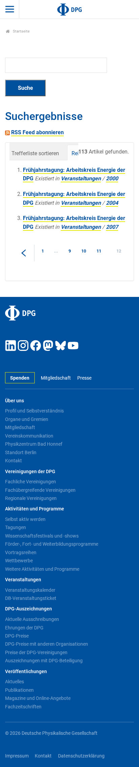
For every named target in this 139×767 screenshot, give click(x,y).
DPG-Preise (17, 636)
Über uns (14, 401)
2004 (112, 203)
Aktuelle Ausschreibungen (32, 619)
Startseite (21, 31)
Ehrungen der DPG (24, 627)
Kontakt (13, 460)
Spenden (19, 378)
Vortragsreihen (20, 552)
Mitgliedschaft (56, 378)
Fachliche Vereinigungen (30, 481)
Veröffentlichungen (26, 671)
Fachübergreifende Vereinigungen (40, 490)
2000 (112, 178)
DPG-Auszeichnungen (28, 609)
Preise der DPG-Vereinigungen (36, 652)
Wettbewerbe (19, 560)
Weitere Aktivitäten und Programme (42, 569)
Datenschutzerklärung (81, 756)
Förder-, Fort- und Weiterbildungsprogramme (51, 544)
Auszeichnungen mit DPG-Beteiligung (44, 660)
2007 (112, 227)
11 (98, 251)
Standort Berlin (20, 452)
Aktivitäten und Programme (34, 509)
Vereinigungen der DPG (30, 472)
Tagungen (15, 527)
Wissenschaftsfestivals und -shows (42, 536)
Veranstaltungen (81, 178)
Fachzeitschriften (23, 706)
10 (83, 251)
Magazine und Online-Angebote (38, 698)
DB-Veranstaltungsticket (30, 598)
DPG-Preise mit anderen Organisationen (46, 644)
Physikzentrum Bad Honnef (33, 444)
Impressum (17, 756)
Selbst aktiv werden (25, 519)
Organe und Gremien (26, 419)
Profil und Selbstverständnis (34, 410)
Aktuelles (14, 681)
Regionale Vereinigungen (31, 498)
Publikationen (19, 690)
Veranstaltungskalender (30, 590)
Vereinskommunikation (29, 436)
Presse (84, 378)
